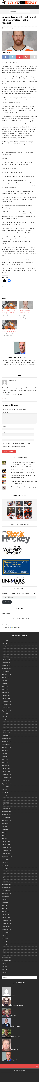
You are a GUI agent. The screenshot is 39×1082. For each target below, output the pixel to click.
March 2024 (5, 729)
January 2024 (6, 735)
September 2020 (7, 856)
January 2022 (6, 808)
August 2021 (5, 823)
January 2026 (6, 662)
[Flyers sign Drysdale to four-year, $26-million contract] (28, 503)
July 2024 (4, 717)
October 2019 (6, 890)
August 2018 (5, 932)
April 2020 (5, 872)
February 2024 (6, 732)
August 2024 (5, 714)
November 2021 (6, 814)
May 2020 (5, 869)
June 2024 (5, 720)
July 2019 (4, 899)
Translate (17, 627)
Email (3, 432)
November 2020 (6, 850)
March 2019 (5, 911)
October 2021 (6, 817)
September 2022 (7, 784)
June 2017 (5, 966)
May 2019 (4, 905)
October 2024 (6, 707)
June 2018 (5, 939)
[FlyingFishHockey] (19, 4)
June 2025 (5, 683)
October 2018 (6, 926)
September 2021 (6, 820)
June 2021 (5, 829)
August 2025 (5, 677)
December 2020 (6, 847)
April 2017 (4, 969)
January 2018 (6, 954)
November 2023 (6, 741)
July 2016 (4, 972)
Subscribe (7, 602)
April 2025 (5, 689)
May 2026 (5, 650)
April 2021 (4, 835)
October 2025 (6, 671)
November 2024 (6, 704)
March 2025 (5, 692)
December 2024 (6, 701)
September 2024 (7, 711)
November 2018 (6, 923)
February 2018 (6, 951)
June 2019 (5, 902)
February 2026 (6, 659)
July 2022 (4, 790)
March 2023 (5, 765)
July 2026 (4, 644)
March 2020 (5, 875)
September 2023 (7, 747)
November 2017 (6, 960)
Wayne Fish (17, 28)
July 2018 (4, 936)
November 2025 (6, 668)
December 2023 (6, 738)
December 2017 (6, 957)
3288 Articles (27, 357)
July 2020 (5, 862)
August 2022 (5, 787)
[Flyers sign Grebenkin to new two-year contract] (11, 503)
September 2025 (7, 674)
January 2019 (6, 917)
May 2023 (5, 759)
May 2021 (4, 832)
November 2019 (6, 887)
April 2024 (5, 726)
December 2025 (6, 665)
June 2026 (5, 647)
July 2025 (4, 680)
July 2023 (4, 753)
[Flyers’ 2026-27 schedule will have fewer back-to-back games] (11, 510)
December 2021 (6, 811)
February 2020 (6, 878)
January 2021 (6, 844)
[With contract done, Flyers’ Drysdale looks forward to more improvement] (19, 503)
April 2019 (4, 908)
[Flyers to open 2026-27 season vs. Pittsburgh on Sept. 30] (11, 516)
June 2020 (5, 866)
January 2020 (6, 881)
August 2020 (5, 860)
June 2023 (5, 756)
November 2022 (6, 777)
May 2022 (5, 796)
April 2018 (4, 945)
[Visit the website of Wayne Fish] (19, 367)
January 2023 (6, 771)
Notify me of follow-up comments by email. (17, 443)
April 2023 (5, 762)
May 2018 (4, 942)
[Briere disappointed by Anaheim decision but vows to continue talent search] (19, 516)
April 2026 (5, 653)
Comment (5, 412)
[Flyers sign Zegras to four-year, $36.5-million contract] (28, 510)
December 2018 (6, 920)
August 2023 (5, 750)
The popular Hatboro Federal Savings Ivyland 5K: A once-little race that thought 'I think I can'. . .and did (23, 464)
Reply (5, 398)
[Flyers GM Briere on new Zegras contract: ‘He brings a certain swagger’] (19, 510)
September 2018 (6, 929)
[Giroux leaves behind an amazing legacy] (9, 305)
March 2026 (5, 656)
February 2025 (6, 695)
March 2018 (5, 948)
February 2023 (6, 768)
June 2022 (5, 793)
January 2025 (6, 698)
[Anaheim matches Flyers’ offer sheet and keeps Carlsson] (28, 516)
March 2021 (5, 838)
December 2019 (6, 884)
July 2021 (4, 826)
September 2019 (6, 893)
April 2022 (5, 799)
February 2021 (6, 841)
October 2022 (6, 780)
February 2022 (6, 805)
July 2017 (4, 963)
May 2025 (5, 686)
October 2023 (6, 744)
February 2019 (6, 914)
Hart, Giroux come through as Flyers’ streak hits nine (24, 312)
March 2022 (5, 802)
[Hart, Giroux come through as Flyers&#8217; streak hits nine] (26, 305)
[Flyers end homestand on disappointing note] (9, 324)
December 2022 (6, 774)
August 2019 (5, 896)
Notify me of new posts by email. (14, 446)
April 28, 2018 (7, 28)
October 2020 (6, 853)
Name (4, 427)
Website (4, 438)
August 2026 (5, 641)
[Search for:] (19, 11)
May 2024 (5, 723)
